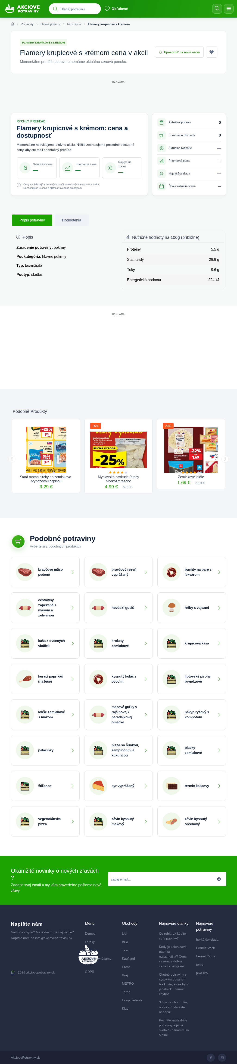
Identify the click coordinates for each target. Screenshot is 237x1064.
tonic (199, 964)
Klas (125, 1008)
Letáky (90, 942)
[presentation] (12, 459)
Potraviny (27, 24)
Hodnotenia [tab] (71, 220)
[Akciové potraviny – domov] (24, 9)
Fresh (126, 967)
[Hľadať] (217, 9)
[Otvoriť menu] (229, 9)
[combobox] (80, 9)
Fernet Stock (205, 948)
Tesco (126, 950)
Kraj (125, 975)
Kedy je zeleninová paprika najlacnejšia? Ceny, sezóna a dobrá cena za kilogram (173, 956)
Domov (90, 933)
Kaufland (128, 958)
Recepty (91, 950)
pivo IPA (202, 973)
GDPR (89, 972)
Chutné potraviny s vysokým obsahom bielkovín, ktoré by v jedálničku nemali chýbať (173, 984)
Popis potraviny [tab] (32, 220)
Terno (126, 992)
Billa (125, 942)
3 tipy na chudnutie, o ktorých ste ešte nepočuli (173, 1007)
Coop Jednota (132, 1000)
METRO (128, 983)
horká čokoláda (207, 939)
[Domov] (12, 24)
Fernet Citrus (205, 956)
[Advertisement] (118, 94)
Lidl (124, 933)
